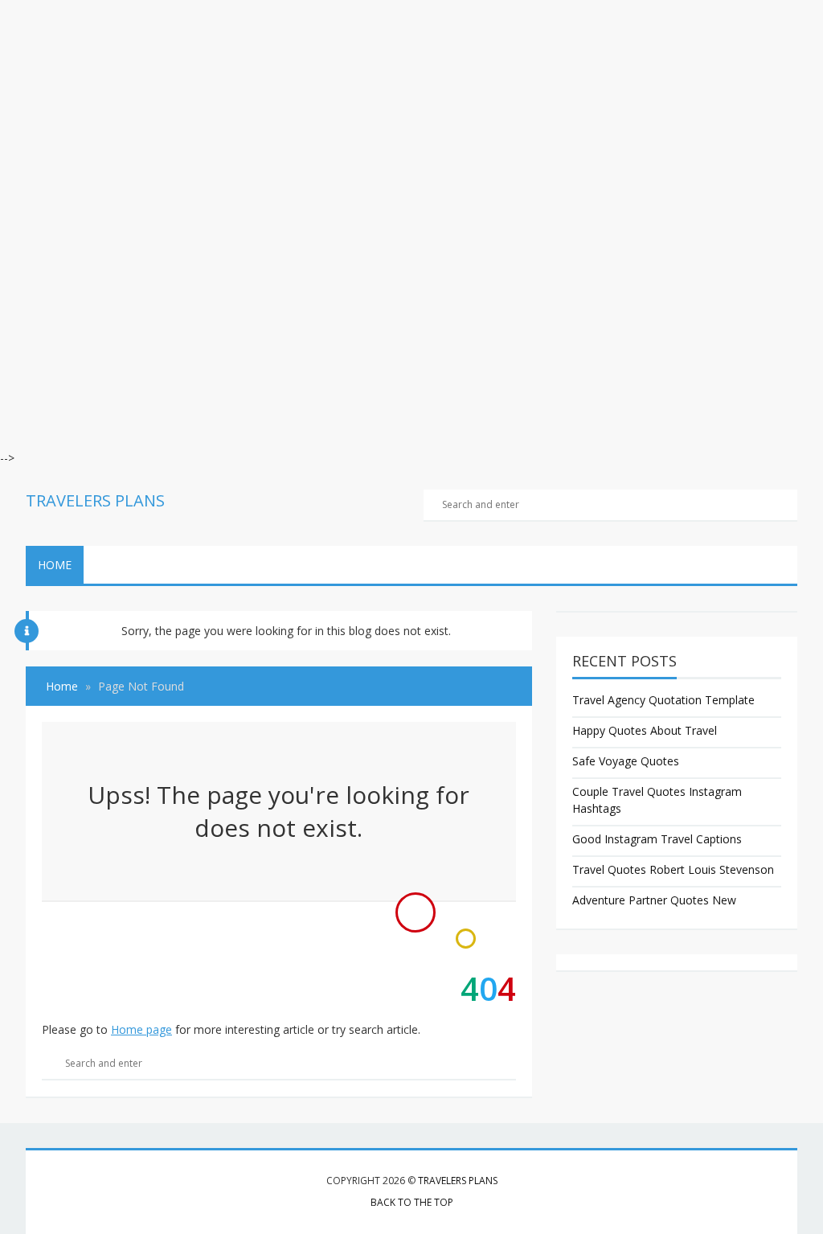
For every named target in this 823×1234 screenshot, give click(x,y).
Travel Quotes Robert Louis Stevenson (673, 869)
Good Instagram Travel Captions (657, 839)
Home (55, 564)
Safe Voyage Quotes (625, 761)
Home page (141, 1029)
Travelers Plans (457, 1180)
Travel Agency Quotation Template (663, 699)
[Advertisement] (411, 112)
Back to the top (412, 1202)
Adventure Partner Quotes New (654, 900)
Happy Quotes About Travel (644, 730)
